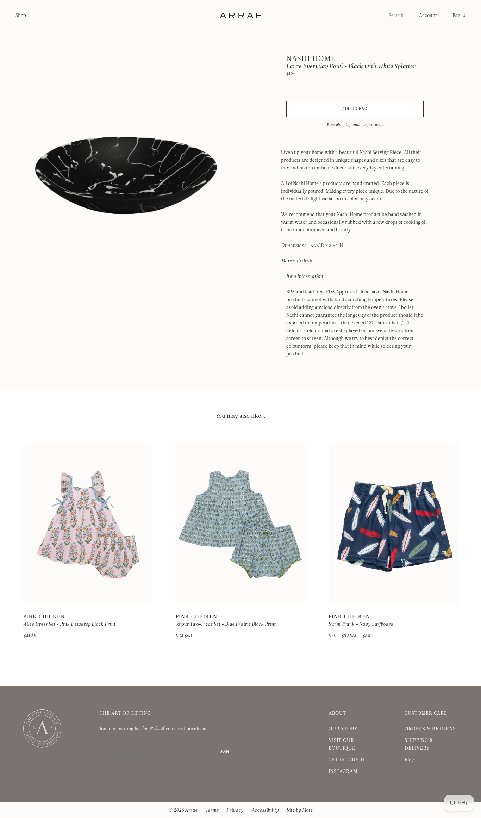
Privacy (235, 810)
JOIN (224, 752)
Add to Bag (354, 109)
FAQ (409, 760)
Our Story (343, 729)
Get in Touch (346, 760)
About (337, 713)
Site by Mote (300, 810)
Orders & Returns (430, 729)
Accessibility (265, 810)
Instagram (343, 771)
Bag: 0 (459, 15)
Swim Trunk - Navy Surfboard (361, 624)
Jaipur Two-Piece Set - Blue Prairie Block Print (226, 624)
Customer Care (426, 713)
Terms (212, 810)
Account (428, 15)
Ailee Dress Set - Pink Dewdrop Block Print (69, 624)
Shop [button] (20, 15)
